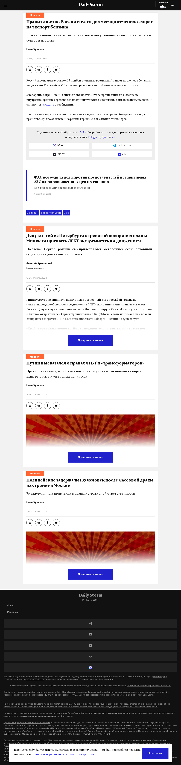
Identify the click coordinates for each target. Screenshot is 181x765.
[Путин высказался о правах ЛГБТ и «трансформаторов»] (29, 405)
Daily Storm (90, 5)
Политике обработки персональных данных (62, 754)
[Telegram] (90, 623)
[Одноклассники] (90, 656)
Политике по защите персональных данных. (149, 685)
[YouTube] (90, 634)
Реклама (12, 611)
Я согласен (155, 753)
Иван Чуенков (35, 268)
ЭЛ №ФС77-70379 (35, 679)
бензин (32, 212)
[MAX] (90, 667)
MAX (83, 132)
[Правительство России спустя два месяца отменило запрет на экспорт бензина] (29, 69)
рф (66, 212)
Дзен (104, 137)
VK (113, 137)
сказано (48, 104)
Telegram (94, 137)
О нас (10, 605)
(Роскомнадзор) (159, 676)
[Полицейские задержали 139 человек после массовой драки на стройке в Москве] (29, 522)
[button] (5, 6)
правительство (51, 212)
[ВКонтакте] (90, 645)
